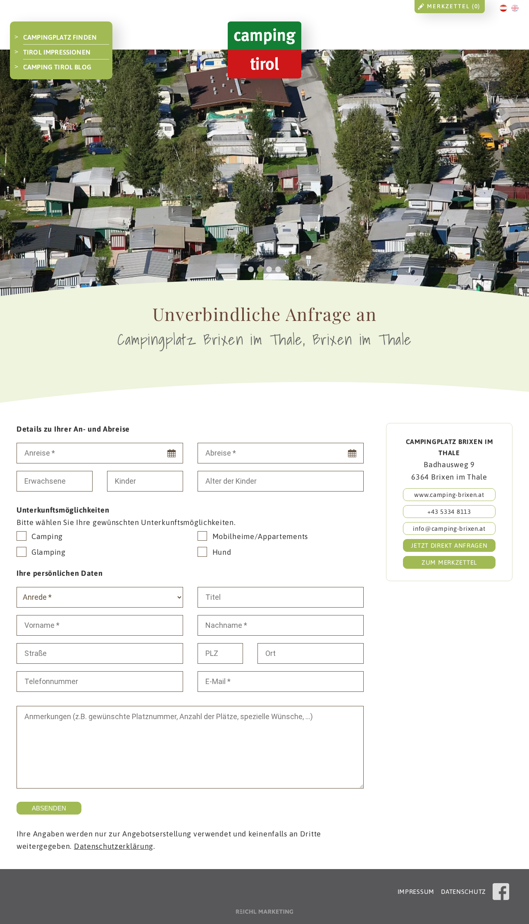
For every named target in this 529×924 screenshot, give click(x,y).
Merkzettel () (453, 6)
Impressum (416, 891)
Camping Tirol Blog (57, 67)
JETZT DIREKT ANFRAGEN (449, 545)
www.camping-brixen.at (449, 494)
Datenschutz (463, 891)
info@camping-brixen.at (449, 528)
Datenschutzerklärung (113, 846)
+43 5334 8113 (449, 511)
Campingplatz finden (60, 37)
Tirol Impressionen (57, 52)
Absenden (49, 808)
